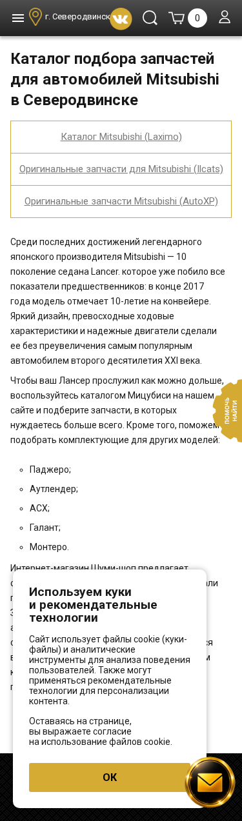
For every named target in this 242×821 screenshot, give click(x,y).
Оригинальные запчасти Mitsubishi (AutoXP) (121, 201)
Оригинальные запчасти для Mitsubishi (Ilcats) (121, 169)
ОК (110, 777)
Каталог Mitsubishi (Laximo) (121, 137)
